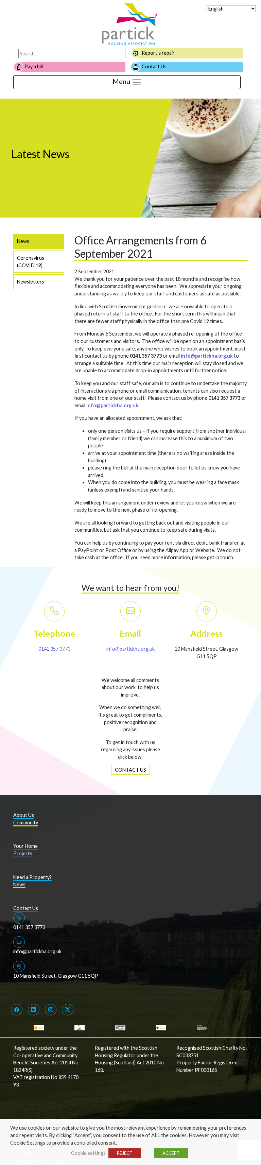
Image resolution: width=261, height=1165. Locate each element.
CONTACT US (130, 770)
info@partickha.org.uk (130, 649)
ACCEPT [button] (171, 1153)
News (23, 241)
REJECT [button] (125, 1153)
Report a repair (158, 53)
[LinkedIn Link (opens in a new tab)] (33, 1009)
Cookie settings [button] (88, 1153)
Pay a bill (33, 66)
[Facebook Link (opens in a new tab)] (16, 1009)
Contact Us (154, 66)
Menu (122, 81)
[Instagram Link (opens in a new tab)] (50, 1009)
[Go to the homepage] (130, 23)
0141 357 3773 (54, 649)
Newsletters (30, 282)
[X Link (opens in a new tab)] (67, 1009)
